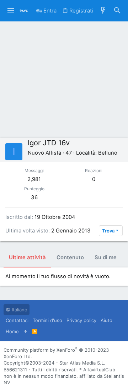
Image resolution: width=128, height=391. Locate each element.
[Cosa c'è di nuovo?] (103, 10)
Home (12, 331)
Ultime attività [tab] (27, 257)
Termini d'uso (47, 320)
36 (34, 197)
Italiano (18, 309)
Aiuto (106, 320)
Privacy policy (81, 320)
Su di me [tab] (106, 257)
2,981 (34, 179)
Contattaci (17, 320)
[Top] (25, 331)
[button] (11, 11)
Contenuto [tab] (70, 257)
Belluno (107, 153)
